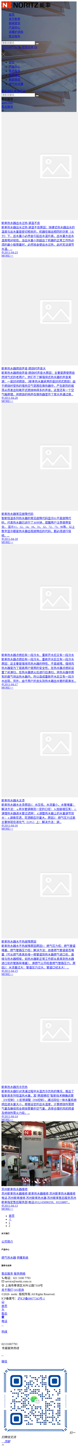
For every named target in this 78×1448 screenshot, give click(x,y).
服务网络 (19, 1273)
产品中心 (14, 27)
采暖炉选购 (16, 31)
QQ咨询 (19, 1289)
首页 (12, 14)
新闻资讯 (14, 23)
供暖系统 (22, 1257)
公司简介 (7, 1241)
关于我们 (7, 1289)
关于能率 (14, 19)
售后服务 (14, 36)
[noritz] (39, 5)
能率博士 (14, 75)
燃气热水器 (16, 83)
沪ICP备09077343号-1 (31, 1298)
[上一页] (10, 1219)
